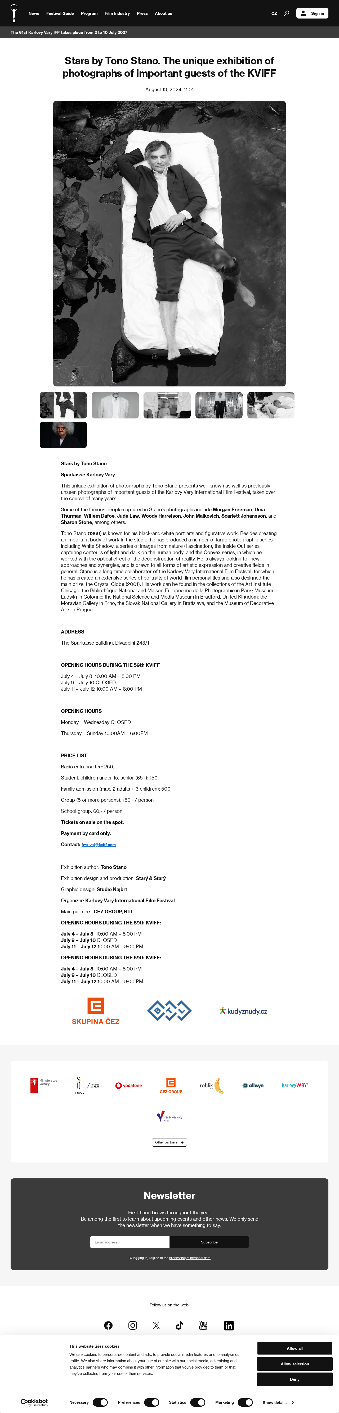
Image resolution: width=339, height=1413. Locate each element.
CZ (274, 13)
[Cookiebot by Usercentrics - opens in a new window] (34, 1403)
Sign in (317, 13)
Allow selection (295, 1364)
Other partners (166, 1142)
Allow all (295, 1348)
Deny (295, 1379)
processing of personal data (190, 1258)
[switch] (151, 1402)
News (34, 13)
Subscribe (209, 1242)
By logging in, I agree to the (169, 1258)
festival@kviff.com (99, 845)
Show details (275, 1402)
